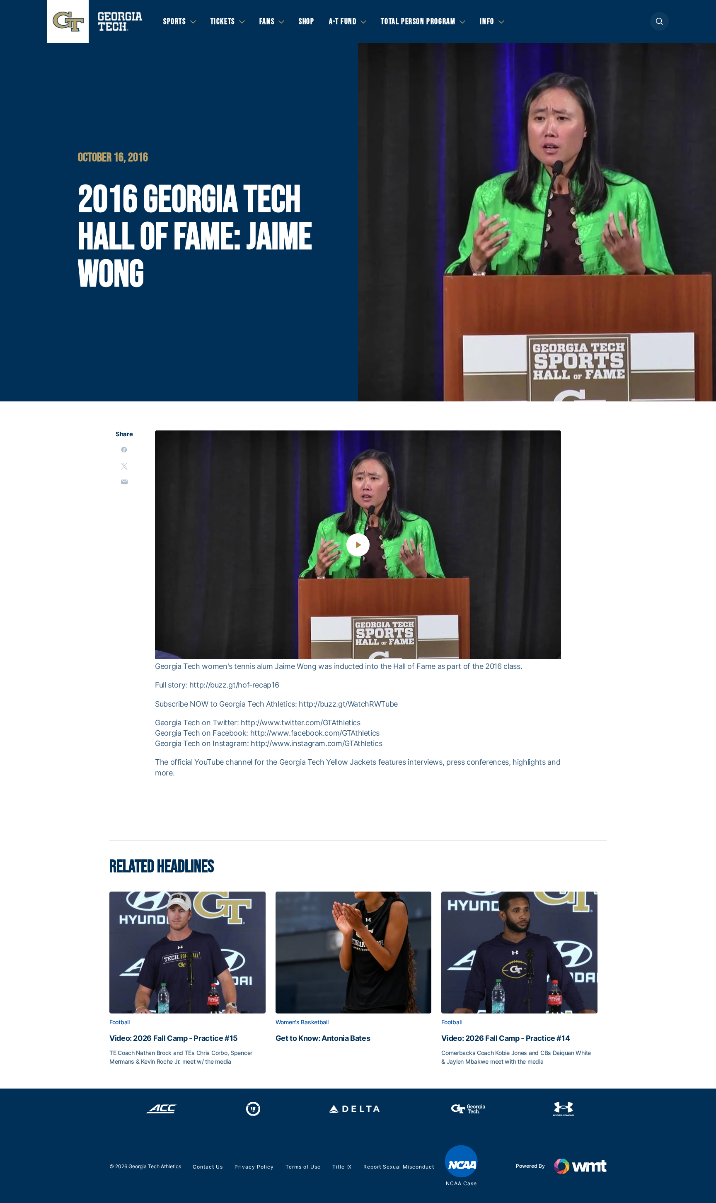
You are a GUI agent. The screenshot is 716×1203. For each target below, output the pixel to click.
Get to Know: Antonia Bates (323, 1038)
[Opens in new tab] (161, 1109)
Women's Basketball (302, 1022)
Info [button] (487, 22)
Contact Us (208, 1167)
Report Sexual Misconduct (398, 1167)
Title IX (342, 1167)
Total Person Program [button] (418, 22)
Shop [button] (306, 22)
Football (119, 1022)
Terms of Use (303, 1167)
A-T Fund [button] (343, 22)
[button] (659, 21)
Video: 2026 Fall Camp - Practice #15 (173, 1038)
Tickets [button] (222, 22)
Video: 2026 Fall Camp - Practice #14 (505, 1038)
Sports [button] (174, 22)
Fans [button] (266, 22)
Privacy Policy (254, 1167)
